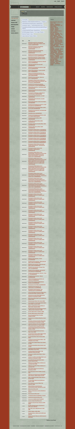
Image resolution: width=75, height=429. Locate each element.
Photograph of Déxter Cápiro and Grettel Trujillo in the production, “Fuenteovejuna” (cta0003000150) (36, 145)
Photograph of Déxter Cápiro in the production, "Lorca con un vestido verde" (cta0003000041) (36, 195)
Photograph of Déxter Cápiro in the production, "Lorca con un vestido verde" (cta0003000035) (36, 219)
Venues (12, 26)
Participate (50, 6)
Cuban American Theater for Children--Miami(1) (56, 38)
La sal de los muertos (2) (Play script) (35, 397)
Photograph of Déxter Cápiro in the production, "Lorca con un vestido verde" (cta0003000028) (36, 243)
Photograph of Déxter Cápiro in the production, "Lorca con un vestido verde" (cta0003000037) (36, 211)
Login (55, 1)
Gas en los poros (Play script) (33, 393)
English (58, 1)
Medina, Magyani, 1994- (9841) (34, 411)
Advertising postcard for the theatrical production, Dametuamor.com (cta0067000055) (35, 47)
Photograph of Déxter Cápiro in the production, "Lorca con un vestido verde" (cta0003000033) (36, 227)
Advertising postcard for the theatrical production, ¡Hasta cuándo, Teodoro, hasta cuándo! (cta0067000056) (36, 43)
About (37, 6)
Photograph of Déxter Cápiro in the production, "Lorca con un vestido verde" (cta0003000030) (36, 235)
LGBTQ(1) (57, 56)
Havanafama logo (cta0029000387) (35, 113)
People (43, 6)
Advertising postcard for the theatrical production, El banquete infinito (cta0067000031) (35, 51)
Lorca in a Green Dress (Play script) (35, 400)
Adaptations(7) (57, 46)
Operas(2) (57, 48)
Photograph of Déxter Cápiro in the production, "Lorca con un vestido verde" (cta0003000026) (36, 251)
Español (62, 1)
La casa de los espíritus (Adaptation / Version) (37, 395)
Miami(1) (62, 46)
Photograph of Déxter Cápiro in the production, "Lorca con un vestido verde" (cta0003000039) (36, 203)
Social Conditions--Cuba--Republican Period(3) (56, 32)
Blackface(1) (57, 34)
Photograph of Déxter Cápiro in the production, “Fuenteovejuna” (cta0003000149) (35, 149)
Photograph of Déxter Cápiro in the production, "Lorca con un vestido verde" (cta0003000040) (36, 199)
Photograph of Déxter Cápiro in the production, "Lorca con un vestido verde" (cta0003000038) (36, 207)
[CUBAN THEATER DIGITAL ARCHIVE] (13, 3)
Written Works (14, 24)
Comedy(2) (57, 33)
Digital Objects (14, 33)
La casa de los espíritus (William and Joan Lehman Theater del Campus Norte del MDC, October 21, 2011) (37, 327)
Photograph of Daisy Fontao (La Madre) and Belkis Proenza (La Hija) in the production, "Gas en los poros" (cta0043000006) (37, 81)
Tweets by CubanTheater (51, 420)
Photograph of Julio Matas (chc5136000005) (37, 284)
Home (23, 11)
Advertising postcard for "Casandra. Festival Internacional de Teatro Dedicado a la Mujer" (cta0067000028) (36, 58)
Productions (14, 22)
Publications (58, 6)
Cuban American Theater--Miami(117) (56, 59)
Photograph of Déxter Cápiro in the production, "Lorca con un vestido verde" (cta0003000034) (36, 223)
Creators (13, 20)
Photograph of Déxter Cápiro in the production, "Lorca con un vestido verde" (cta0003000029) (36, 239)
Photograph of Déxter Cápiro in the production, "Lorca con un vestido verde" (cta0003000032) (36, 231)
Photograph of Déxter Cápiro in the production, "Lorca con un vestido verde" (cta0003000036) (36, 215)
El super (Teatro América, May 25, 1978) (35, 313)
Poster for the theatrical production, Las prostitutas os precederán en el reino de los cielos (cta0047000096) (36, 74)
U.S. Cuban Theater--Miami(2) (56, 26)
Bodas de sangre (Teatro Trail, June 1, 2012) (36, 301)
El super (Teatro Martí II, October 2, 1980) (36, 311)
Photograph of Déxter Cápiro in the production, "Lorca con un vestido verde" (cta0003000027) (36, 247)
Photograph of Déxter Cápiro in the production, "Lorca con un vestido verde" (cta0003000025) (36, 255)
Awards (13, 28)
